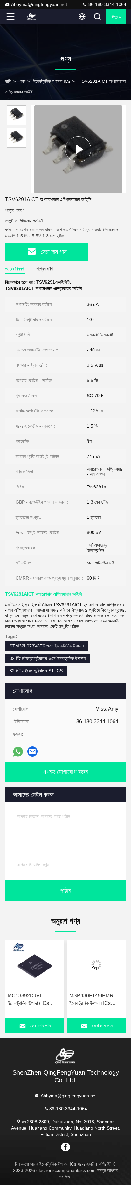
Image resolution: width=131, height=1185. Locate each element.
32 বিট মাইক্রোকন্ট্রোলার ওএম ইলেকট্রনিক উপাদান (48, 658)
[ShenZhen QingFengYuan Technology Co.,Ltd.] (31, 16)
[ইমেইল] (32, 751)
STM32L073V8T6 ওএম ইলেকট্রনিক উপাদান (47, 645)
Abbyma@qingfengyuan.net (39, 4)
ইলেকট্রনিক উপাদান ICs (51, 81)
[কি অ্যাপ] (17, 751)
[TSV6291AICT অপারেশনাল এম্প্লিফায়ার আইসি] (78, 149)
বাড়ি (8, 81)
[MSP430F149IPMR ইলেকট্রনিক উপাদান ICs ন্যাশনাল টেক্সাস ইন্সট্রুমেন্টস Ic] (96, 964)
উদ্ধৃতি (116, 16)
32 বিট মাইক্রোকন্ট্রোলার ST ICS (36, 670)
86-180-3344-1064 (106, 4)
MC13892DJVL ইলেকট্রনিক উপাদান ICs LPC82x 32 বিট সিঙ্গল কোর (33, 1000)
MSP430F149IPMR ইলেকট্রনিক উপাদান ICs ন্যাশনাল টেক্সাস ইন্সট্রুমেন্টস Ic (94, 1000)
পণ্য (22, 81)
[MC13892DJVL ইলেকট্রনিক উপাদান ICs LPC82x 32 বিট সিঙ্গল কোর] (34, 964)
